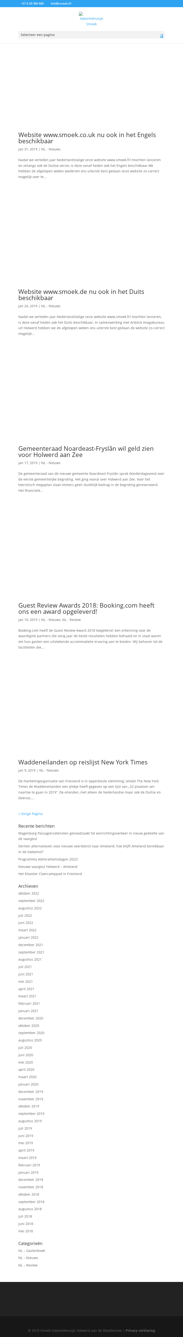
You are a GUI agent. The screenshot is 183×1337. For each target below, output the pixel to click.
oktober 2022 (28, 893)
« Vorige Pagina (30, 813)
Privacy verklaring (140, 1330)
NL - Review (71, 619)
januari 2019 (28, 1172)
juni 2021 (25, 974)
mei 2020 (25, 1062)
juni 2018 (25, 1223)
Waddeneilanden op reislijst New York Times (82, 762)
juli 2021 (25, 966)
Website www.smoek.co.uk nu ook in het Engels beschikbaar (87, 137)
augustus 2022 (30, 908)
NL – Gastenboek (31, 1250)
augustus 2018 (30, 1209)
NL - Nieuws (51, 149)
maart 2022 (27, 930)
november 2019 (30, 1099)
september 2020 (31, 1032)
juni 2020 (25, 1055)
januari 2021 (28, 1011)
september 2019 (31, 1113)
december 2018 (30, 1179)
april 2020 (26, 1069)
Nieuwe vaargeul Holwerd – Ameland (47, 866)
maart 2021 (27, 996)
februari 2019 (29, 1165)
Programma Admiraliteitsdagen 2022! (48, 859)
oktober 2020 (28, 1025)
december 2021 (30, 945)
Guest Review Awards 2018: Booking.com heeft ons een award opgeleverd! (86, 608)
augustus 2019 (30, 1121)
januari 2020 (28, 1084)
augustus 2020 (30, 1040)
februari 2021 (29, 1003)
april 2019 (26, 1150)
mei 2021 (25, 981)
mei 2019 (25, 1143)
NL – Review (27, 1265)
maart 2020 (27, 1077)
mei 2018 (25, 1231)
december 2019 (30, 1091)
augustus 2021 (30, 959)
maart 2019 (27, 1157)
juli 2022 (25, 915)
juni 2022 (25, 922)
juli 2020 (25, 1047)
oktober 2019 (28, 1106)
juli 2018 (25, 1216)
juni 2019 (25, 1135)
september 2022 (31, 900)
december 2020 (30, 1018)
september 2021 (31, 952)
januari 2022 (28, 937)
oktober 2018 (28, 1194)
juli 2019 (25, 1128)
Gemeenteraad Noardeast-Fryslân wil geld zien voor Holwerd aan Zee (86, 451)
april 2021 (26, 989)
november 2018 (30, 1187)
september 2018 (31, 1201)
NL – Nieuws (28, 1257)
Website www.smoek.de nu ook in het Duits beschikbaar (81, 294)
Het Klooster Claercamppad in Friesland (50, 873)
